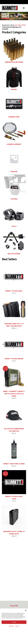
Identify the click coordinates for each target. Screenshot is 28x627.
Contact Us (17, 626)
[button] (25, 610)
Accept (14, 622)
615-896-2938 (20, 25)
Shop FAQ (14, 605)
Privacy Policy (11, 626)
